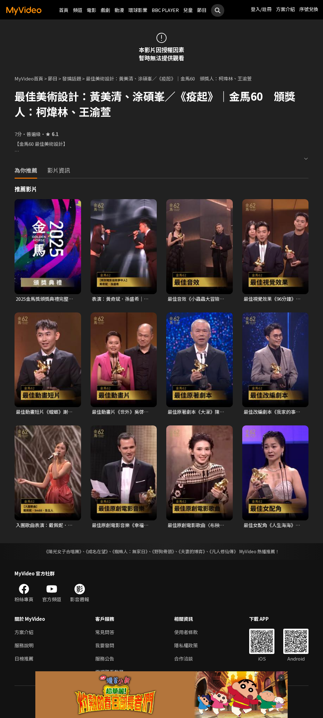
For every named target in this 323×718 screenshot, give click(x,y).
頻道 (77, 10)
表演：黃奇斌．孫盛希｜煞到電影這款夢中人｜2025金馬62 (120, 298)
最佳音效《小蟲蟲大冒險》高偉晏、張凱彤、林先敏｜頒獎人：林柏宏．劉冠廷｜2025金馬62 (195, 298)
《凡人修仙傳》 (223, 551)
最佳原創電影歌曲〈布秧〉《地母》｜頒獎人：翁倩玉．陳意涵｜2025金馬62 (195, 525)
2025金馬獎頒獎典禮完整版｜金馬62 (44, 298)
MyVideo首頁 (29, 78)
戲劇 (105, 10)
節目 (202, 10)
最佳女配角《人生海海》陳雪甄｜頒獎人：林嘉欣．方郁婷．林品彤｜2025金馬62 (272, 525)
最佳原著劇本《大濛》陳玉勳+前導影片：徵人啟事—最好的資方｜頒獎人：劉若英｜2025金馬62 (197, 411)
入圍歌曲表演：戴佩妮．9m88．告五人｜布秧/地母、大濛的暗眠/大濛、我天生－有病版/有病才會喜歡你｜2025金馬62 (46, 525)
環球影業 (137, 10)
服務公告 (104, 658)
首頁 (63, 10)
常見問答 (104, 632)
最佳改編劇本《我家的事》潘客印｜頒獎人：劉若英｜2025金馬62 (272, 411)
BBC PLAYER (165, 10)
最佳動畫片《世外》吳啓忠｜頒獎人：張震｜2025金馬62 (120, 411)
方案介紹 (285, 9)
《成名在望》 (97, 551)
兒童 (188, 10)
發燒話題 (71, 78)
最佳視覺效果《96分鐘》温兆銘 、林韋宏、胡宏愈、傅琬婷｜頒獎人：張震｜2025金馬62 (272, 298)
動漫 (119, 10)
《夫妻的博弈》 (192, 551)
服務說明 (24, 645)
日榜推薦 (24, 658)
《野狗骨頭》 (163, 551)
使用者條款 (186, 632)
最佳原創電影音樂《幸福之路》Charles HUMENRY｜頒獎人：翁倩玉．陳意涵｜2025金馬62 (122, 525)
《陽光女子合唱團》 (62, 551)
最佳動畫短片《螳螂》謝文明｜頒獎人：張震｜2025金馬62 (44, 411)
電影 (91, 10)
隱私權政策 (186, 645)
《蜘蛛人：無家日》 (130, 551)
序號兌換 (308, 9)
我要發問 (104, 645)
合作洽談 (183, 658)
